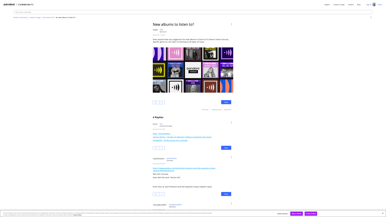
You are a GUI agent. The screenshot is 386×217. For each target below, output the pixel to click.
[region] (193, 213)
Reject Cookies (296, 213)
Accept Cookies (311, 213)
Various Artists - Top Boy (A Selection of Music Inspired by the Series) (182, 137)
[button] (231, 24)
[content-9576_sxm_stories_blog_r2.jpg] (193, 70)
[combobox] (193, 12)
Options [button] (371, 17)
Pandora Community (19, 4)
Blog (358, 5)
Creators (351, 5)
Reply (226, 102)
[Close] (383, 213)
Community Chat (48, 17)
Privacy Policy (77, 215)
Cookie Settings (282, 213)
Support (327, 5)
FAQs (380, 5)
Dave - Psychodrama (161, 133)
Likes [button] (156, 102)
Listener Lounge (338, 5)
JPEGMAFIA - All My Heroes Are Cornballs (170, 140)
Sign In (369, 5)
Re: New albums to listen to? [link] (65, 17)
